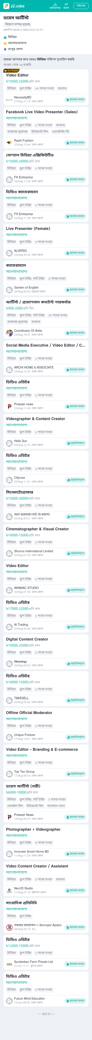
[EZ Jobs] (14, 6)
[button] (66, 6)
